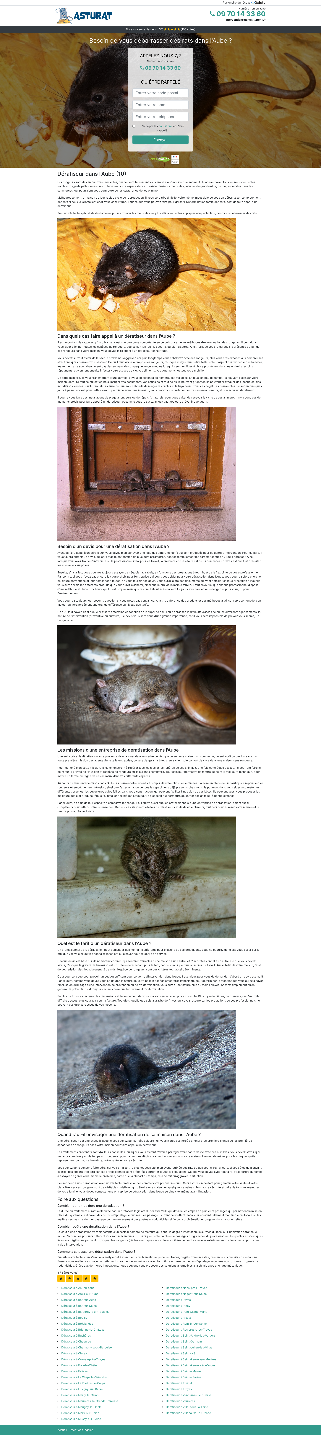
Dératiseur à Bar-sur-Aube (78, 1300)
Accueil (62, 1430)
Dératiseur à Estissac (75, 1371)
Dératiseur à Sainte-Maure (183, 1371)
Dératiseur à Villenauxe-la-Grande (188, 1413)
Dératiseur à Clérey (74, 1353)
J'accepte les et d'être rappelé (162, 128)
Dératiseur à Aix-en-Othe (78, 1288)
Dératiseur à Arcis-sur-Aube (79, 1294)
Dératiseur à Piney (178, 1306)
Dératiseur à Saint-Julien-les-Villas (189, 1347)
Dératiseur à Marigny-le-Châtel (81, 1407)
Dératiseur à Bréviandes (77, 1323)
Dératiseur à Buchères (76, 1335)
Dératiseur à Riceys (179, 1317)
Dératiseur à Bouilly (74, 1317)
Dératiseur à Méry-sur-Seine (80, 1413)
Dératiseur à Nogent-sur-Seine (186, 1294)
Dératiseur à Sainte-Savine (183, 1377)
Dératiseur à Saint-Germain (184, 1341)
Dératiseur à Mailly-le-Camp (79, 1395)
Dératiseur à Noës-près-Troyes (186, 1288)
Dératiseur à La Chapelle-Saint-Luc (84, 1377)
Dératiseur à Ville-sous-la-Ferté (187, 1407)
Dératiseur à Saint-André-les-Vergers (190, 1335)
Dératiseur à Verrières (180, 1401)
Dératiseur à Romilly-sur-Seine (186, 1323)
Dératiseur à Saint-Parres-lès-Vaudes (190, 1365)
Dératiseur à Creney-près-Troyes (83, 1359)
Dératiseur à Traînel (179, 1383)
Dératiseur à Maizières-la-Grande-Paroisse (89, 1401)
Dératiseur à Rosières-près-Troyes (189, 1329)
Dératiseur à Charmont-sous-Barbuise (86, 1347)
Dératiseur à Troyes (179, 1389)
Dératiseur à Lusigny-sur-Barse (82, 1389)
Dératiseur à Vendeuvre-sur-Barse (188, 1395)
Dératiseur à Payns (178, 1300)
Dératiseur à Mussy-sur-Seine (81, 1419)
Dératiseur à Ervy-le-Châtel (79, 1365)
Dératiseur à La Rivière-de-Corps (83, 1383)
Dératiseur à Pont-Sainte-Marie (186, 1311)
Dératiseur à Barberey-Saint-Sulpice (85, 1311)
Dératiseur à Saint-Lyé (180, 1353)
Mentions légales (82, 1430)
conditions (165, 126)
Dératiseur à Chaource (76, 1341)
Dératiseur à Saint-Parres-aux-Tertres (191, 1359)
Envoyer (160, 140)
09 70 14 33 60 (240, 14)
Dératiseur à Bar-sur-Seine (79, 1306)
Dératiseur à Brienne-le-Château (83, 1329)
